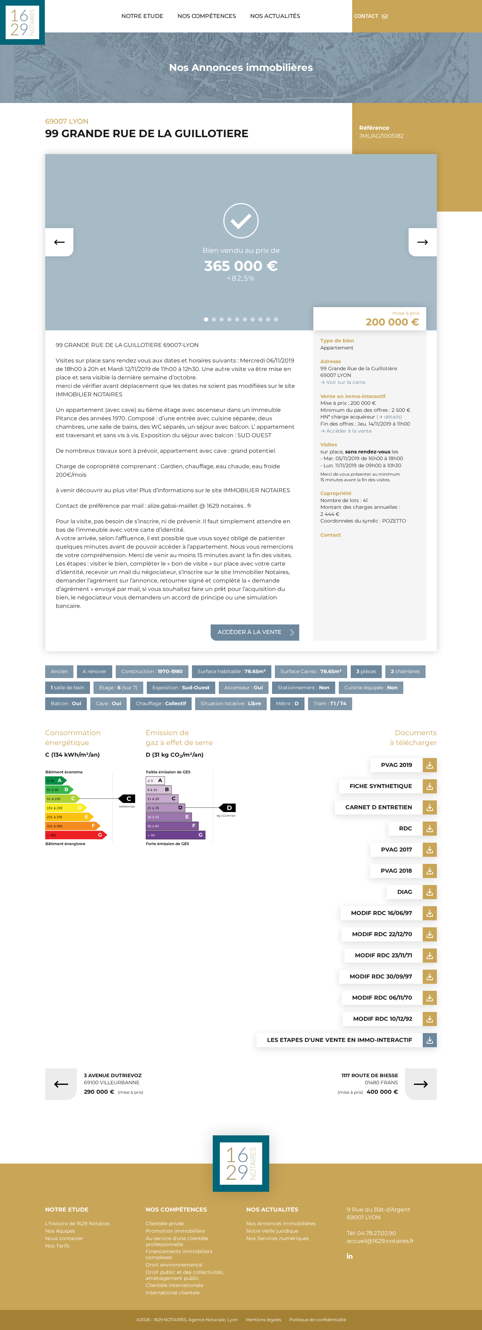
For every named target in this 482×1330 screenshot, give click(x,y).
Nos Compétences (206, 16)
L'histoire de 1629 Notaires (77, 1223)
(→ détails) (389, 417)
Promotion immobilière (175, 1231)
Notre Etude (142, 16)
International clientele (173, 1292)
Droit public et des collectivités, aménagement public (185, 1275)
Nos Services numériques (277, 1238)
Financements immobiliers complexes (179, 1254)
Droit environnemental (174, 1265)
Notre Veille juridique (272, 1231)
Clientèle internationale (174, 1285)
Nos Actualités (275, 16)
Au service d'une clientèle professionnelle (177, 1241)
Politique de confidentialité (317, 1319)
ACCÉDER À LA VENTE (250, 632)
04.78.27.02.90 (376, 1233)
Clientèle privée (165, 1223)
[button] (144, 16)
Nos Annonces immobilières (281, 1223)
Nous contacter (64, 1238)
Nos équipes (60, 1231)
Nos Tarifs (57, 1246)
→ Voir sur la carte (342, 382)
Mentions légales (263, 1319)
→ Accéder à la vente (346, 431)
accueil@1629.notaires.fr (380, 1241)
